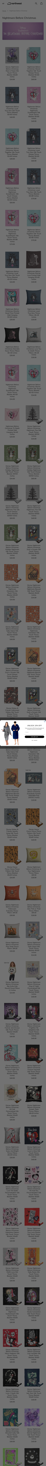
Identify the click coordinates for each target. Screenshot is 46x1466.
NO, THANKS (34, 740)
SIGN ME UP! (34, 736)
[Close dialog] (44, 721)
